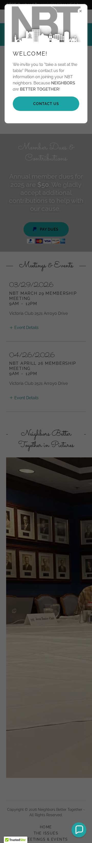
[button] (79, 829)
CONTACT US (46, 104)
